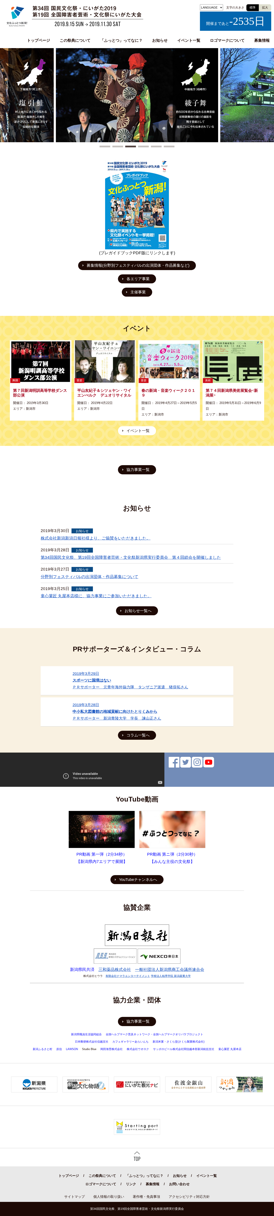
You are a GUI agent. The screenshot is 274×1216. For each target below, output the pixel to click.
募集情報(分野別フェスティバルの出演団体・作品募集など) (138, 265)
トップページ (38, 40)
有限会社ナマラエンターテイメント (128, 976)
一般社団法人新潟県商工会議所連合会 (169, 969)
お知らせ (160, 40)
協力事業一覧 (138, 469)
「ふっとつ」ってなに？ (121, 40)
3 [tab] (130, 147)
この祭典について (75, 40)
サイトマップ (74, 1196)
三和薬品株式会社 (114, 969)
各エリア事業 (138, 279)
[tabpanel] (137, 95)
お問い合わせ (179, 1184)
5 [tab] (156, 147)
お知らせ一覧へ (138, 611)
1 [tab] (105, 147)
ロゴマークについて (227, 40)
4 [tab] (143, 147)
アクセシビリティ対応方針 (189, 1196)
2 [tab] (117, 147)
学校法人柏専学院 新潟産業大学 (171, 976)
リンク (131, 1184)
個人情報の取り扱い (108, 1196)
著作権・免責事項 (146, 1196)
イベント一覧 (188, 40)
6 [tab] (169, 147)
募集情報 (262, 40)
